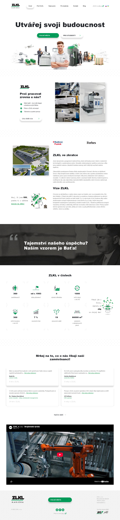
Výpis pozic (52, 6)
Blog (84, 6)
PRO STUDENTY (69, 35)
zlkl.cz (100, 6)
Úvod (30, 6)
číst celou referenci (30, 373)
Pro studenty (64, 6)
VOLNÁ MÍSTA (55, 500)
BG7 (107, 509)
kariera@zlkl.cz (101, 502)
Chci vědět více (27, 119)
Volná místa (44, 35)
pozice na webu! (17, 204)
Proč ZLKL (40, 6)
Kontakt (75, 6)
